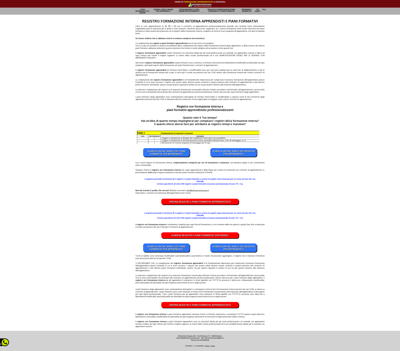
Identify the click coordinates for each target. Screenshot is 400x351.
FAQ (264, 9)
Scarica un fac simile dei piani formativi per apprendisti (166, 152)
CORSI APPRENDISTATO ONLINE (142, 11)
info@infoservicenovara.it (198, 190)
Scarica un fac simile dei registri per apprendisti (233, 152)
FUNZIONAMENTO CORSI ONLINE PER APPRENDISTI (189, 10)
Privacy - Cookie (210, 346)
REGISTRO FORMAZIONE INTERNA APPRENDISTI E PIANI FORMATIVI (221, 10)
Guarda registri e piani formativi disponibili (200, 235)
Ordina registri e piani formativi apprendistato (200, 201)
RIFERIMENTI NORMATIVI (247, 10)
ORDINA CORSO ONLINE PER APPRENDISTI (163, 10)
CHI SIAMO (257, 10)
